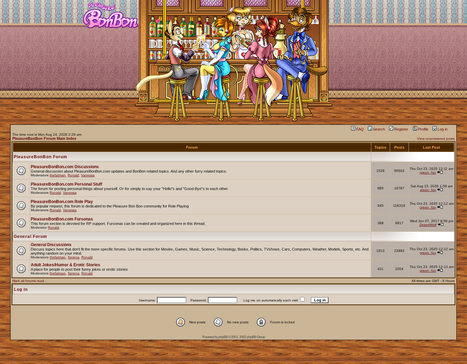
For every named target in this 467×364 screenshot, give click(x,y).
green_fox (428, 172)
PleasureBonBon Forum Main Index (44, 138)
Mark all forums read (28, 281)
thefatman (58, 175)
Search (379, 129)
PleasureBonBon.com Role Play (62, 201)
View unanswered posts (436, 138)
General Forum (30, 236)
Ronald (73, 175)
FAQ (360, 129)
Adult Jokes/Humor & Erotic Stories (65, 264)
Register (401, 129)
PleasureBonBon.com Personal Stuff (66, 184)
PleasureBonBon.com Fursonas (62, 219)
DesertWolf (428, 225)
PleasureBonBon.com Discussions (65, 166)
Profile (423, 129)
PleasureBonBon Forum (40, 156)
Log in (443, 129)
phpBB (223, 337)
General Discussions (51, 244)
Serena (73, 257)
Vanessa (88, 175)
